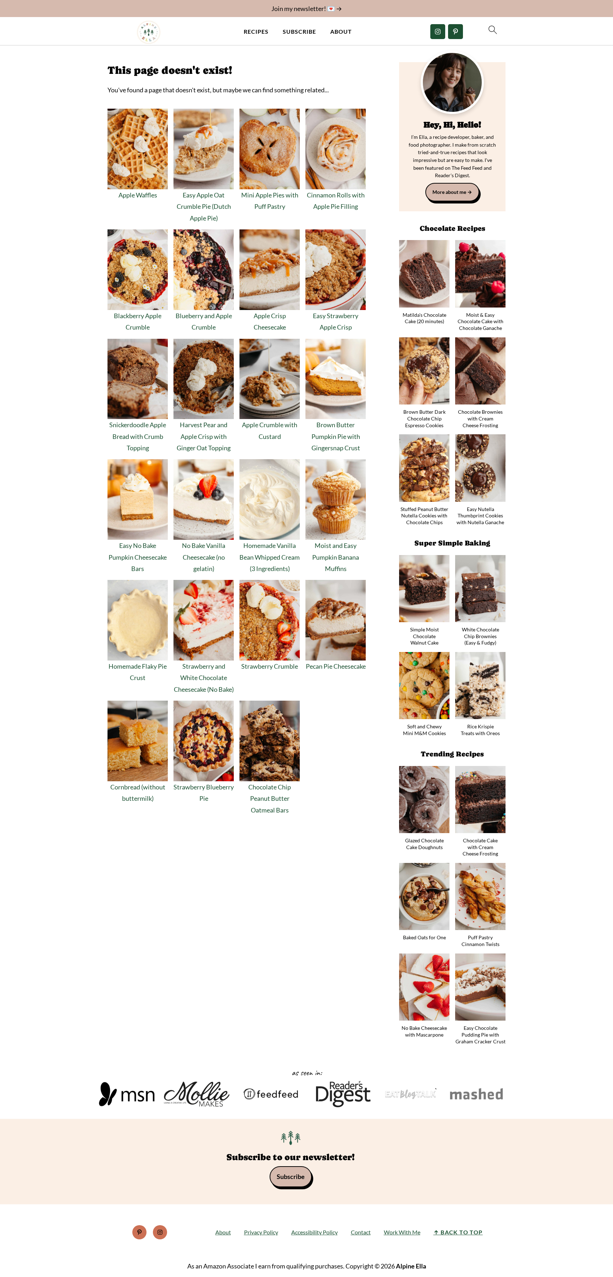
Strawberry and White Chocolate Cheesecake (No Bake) (204, 677)
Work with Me (402, 1232)
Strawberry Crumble (269, 666)
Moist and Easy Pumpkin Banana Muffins (335, 557)
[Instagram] (437, 31)
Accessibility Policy (314, 1232)
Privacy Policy (261, 1232)
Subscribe (299, 31)
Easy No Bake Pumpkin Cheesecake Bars (138, 557)
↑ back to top (458, 1232)
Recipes (256, 31)
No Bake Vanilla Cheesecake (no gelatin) (203, 557)
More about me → (452, 192)
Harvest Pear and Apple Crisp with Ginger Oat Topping (204, 436)
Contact (361, 1232)
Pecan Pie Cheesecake (336, 666)
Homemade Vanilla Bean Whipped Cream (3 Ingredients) (269, 557)
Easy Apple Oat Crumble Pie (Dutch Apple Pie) (204, 206)
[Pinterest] (455, 31)
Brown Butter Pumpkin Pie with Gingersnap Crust (335, 436)
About (341, 31)
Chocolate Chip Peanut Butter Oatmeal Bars (269, 798)
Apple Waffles (137, 195)
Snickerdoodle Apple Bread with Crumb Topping (137, 436)
